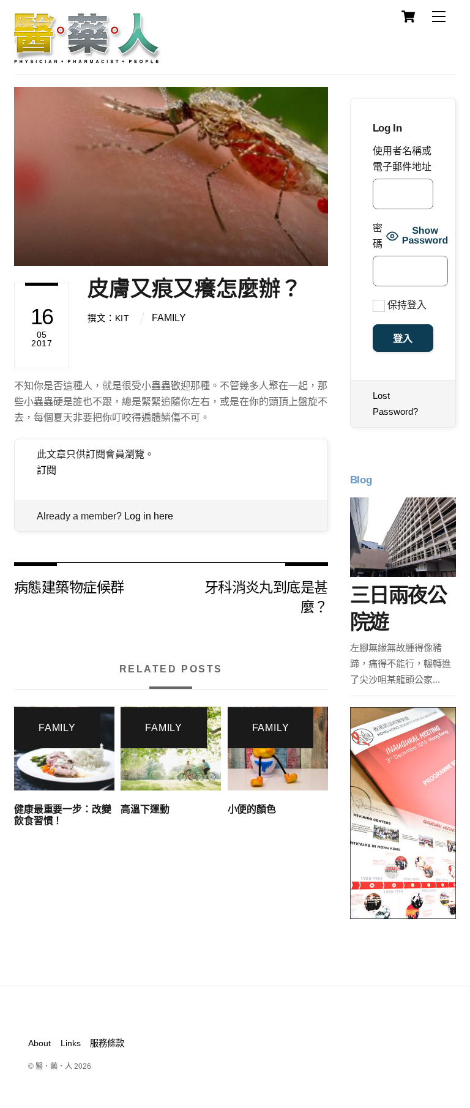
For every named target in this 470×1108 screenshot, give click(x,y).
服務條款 (107, 1043)
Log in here (148, 516)
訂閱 (46, 470)
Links (71, 1043)
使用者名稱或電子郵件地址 (402, 159)
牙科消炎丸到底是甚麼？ (266, 596)
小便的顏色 (252, 809)
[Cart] (408, 16)
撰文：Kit (108, 318)
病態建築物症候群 (69, 586)
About (39, 1043)
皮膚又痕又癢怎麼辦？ (195, 288)
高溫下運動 (145, 809)
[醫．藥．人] (87, 58)
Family (169, 318)
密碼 (377, 236)
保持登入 (406, 305)
